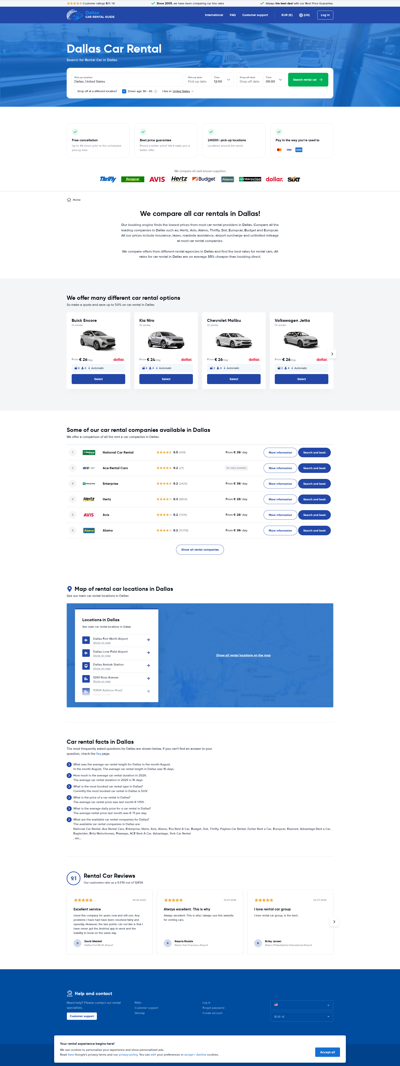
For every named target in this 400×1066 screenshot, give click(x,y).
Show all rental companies (200, 549)
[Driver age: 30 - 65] (124, 91)
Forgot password (213, 1008)
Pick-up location (83, 77)
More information (280, 452)
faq (98, 754)
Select (98, 379)
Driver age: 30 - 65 (140, 91)
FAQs (138, 1002)
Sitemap (140, 1013)
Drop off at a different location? (97, 91)
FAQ (233, 15)
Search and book (314, 452)
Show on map (102, 643)
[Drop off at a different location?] (74, 91)
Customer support (255, 15)
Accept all (327, 1052)
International (214, 15)
